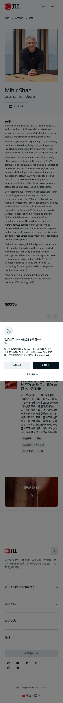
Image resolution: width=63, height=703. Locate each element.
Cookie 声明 (44, 355)
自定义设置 (31, 374)
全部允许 (45, 365)
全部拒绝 (17, 365)
